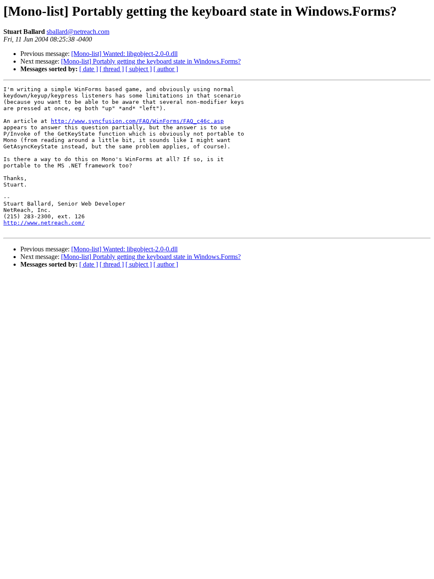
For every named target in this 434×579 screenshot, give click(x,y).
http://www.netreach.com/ (44, 223)
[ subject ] (138, 68)
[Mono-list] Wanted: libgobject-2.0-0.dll (124, 53)
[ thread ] (112, 68)
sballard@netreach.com (78, 31)
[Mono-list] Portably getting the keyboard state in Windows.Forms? (151, 61)
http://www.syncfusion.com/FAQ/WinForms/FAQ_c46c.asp (137, 121)
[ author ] (165, 68)
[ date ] (88, 68)
